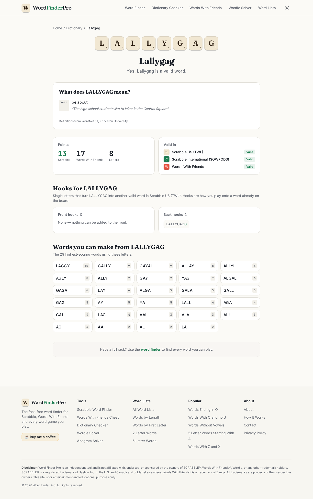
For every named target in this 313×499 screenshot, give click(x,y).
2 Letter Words (144, 433)
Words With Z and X (204, 447)
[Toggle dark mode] (287, 7)
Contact (250, 425)
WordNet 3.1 (90, 121)
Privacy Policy (255, 433)
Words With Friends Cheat (98, 417)
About (249, 409)
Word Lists (267, 8)
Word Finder (135, 8)
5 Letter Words (144, 441)
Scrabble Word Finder (94, 409)
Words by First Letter (149, 425)
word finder (151, 349)
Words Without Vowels (206, 425)
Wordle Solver (240, 8)
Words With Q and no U (207, 417)
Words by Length (146, 417)
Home (57, 28)
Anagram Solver (90, 441)
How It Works (254, 417)
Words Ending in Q (203, 409)
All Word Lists (143, 409)
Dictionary (74, 28)
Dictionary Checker (167, 8)
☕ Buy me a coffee (40, 437)
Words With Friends (206, 8)
